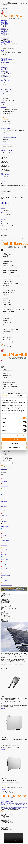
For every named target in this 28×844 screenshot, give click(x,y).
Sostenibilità (8, 802)
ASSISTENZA (4, 219)
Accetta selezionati (14, 443)
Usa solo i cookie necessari (14, 447)
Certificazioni (3, 107)
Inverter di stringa (4, 599)
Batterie (2, 607)
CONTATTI (3, 202)
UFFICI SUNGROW (5, 216)
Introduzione (3, 802)
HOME (2, 20)
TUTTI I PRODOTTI (5, 113)
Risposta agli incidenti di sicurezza (13, 808)
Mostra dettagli (20, 435)
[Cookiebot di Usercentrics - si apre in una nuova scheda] (17, 396)
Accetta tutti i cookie (14, 439)
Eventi (2, 800)
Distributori (3, 28)
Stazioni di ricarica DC (5, 616)
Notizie (11, 797)
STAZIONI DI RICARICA (6, 143)
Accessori (3, 612)
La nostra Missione (9, 801)
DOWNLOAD (4, 347)
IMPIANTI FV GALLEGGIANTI (8, 59)
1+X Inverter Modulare (5, 601)
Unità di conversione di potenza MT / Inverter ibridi (11, 605)
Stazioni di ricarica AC (5, 615)
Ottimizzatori (3, 598)
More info (3, 5)
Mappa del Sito (14, 807)
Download (6, 798)
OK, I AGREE (4, 7)
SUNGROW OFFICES (5, 807)
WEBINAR (3, 181)
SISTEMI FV (3, 32)
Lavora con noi (4, 212)
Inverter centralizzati (5, 600)
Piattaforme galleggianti (5, 620)
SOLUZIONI (3, 22)
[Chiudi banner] (26, 395)
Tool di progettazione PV (6, 89)
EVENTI (2, 173)
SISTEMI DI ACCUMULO (6, 41)
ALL (2, 596)
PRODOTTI (3, 79)
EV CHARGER (4, 50)
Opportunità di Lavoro (5, 797)
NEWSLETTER (4, 221)
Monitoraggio (3, 611)
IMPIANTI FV (4, 60)
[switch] (25, 422)
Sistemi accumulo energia (6, 606)
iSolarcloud (3, 93)
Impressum (19, 807)
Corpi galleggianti (4, 621)
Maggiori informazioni (5, 23)
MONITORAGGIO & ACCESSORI (8, 137)
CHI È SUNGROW (5, 21)
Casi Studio (3, 801)
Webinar (2, 798)
